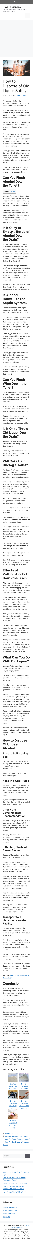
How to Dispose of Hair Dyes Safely (13, 1124)
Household (16, 1136)
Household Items (11, 1133)
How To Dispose (12, 7)
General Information (10, 1207)
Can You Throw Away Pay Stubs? (17, 1139)
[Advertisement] (16, 37)
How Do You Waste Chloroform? (14, 1192)
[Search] (27, 1156)
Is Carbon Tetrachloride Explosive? (15, 1183)
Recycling (6, 1217)
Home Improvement (10, 1210)
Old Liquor (24, 1136)
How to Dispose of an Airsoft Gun (13, 1104)
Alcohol (8, 1136)
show (13, 191)
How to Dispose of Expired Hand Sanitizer (24, 1104)
